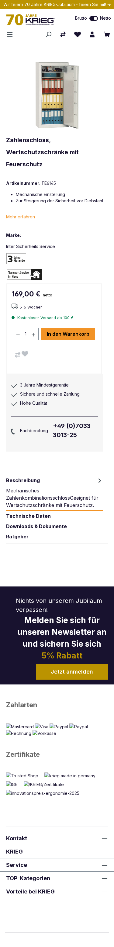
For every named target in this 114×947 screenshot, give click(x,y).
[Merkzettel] (77, 34)
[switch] (93, 18)
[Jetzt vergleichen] (63, 34)
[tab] (54, 493)
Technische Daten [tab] (28, 516)
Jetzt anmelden (72, 671)
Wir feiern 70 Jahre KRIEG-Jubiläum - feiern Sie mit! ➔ (57, 4)
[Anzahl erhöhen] (34, 334)
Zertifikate (23, 754)
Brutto (81, 18)
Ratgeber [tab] (17, 537)
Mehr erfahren (20, 216)
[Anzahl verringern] (18, 334)
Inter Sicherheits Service (30, 246)
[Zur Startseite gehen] (33, 19)
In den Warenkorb (68, 334)
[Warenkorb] (106, 34)
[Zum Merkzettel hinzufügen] (25, 354)
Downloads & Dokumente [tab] (36, 526)
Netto (105, 18)
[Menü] (11, 34)
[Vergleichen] (18, 355)
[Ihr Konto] (92, 34)
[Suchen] (48, 34)
